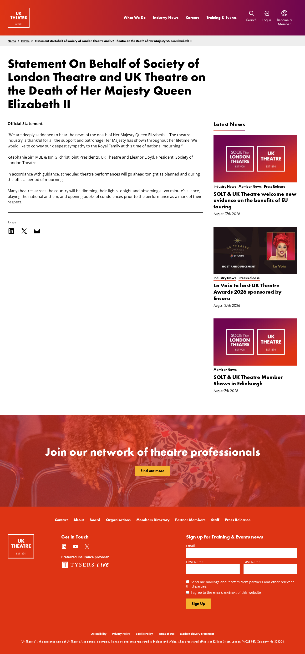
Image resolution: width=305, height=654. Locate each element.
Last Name (252, 562)
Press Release (274, 186)
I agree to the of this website (226, 592)
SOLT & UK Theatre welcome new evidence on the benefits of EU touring (255, 200)
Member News (250, 186)
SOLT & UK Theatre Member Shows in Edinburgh (248, 380)
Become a (284, 20)
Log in (266, 20)
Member (284, 24)
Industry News (165, 17)
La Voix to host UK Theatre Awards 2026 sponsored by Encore (248, 292)
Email (190, 546)
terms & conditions (225, 592)
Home (12, 41)
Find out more (152, 470)
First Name (194, 562)
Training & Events (222, 17)
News (25, 41)
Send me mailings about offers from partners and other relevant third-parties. (240, 584)
